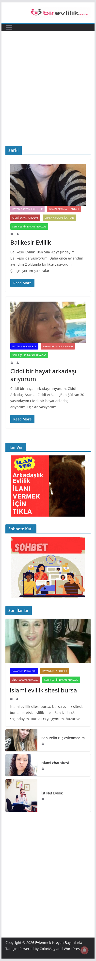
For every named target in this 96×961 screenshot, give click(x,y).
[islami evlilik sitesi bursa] (48, 641)
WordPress (72, 948)
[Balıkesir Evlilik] (48, 184)
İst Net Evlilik (52, 793)
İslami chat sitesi (55, 762)
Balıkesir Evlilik (30, 242)
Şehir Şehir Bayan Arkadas (29, 226)
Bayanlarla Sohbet (54, 671)
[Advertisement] (48, 96)
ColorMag (47, 948)
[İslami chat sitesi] (21, 765)
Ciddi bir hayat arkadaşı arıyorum (43, 375)
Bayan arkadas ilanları (64, 209)
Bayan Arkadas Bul (24, 346)
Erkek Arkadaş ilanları (59, 217)
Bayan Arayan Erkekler (27, 209)
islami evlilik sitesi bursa (43, 690)
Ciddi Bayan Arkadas (25, 217)
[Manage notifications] (84, 950)
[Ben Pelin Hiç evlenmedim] (21, 740)
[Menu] (9, 27)
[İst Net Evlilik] (21, 795)
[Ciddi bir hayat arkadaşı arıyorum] (48, 322)
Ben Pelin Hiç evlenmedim (63, 737)
